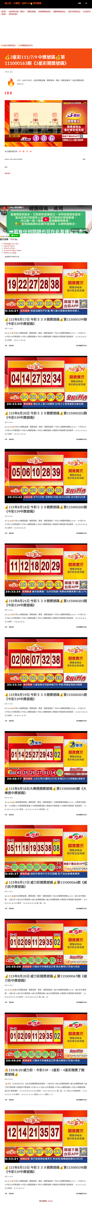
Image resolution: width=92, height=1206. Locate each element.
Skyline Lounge (10, 252)
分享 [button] (84, 159)
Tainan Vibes (9, 246)
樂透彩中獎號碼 (17, 159)
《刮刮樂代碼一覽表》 (17, 11)
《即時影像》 (13, 14)
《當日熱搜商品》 (74, 11)
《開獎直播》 (31, 11)
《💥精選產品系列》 (25, 45)
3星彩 (11, 159)
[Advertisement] (46, 29)
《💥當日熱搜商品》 (8, 45)
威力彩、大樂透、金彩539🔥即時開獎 (23, 3)
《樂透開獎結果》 (44, 11)
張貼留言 (7, 173)
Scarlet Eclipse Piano (12, 250)
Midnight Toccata (11, 244)
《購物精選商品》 (59, 11)
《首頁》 (3, 11)
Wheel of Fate (9, 248)
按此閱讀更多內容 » (81, 345)
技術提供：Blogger (47, 1201)
